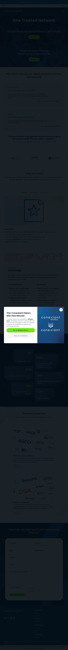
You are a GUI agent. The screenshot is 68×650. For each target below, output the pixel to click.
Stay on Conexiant (20, 336)
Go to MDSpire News (20, 330)
